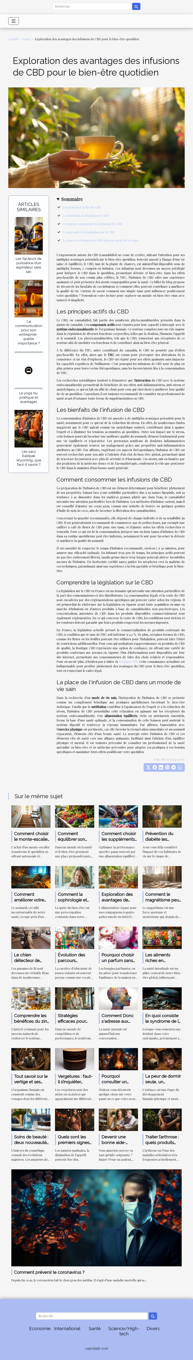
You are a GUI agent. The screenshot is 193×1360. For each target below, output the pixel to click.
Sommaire (72, 199)
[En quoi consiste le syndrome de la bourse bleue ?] (162, 998)
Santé (26, 39)
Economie (40, 1328)
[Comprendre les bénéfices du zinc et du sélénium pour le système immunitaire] (31, 998)
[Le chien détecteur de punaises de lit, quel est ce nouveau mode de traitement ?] (31, 937)
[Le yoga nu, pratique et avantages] (29, 370)
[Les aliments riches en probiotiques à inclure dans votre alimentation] (162, 937)
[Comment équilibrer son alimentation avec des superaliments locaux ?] (74, 816)
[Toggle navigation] (13, 21)
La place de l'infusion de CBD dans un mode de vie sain (100, 240)
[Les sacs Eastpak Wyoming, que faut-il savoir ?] (29, 428)
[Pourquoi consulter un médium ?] (118, 1059)
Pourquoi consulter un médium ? (114, 1081)
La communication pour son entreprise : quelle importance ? (28, 332)
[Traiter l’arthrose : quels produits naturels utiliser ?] (162, 1119)
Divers (153, 1328)
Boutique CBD (128, 662)
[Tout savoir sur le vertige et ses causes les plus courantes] (31, 1059)
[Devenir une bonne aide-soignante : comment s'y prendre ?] (118, 1119)
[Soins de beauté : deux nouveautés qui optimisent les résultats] (31, 1119)
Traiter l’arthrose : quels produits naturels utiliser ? (162, 1142)
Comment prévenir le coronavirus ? (49, 1272)
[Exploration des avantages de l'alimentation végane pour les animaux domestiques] (118, 877)
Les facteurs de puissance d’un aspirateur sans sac (29, 265)
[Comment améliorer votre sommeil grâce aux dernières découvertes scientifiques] (31, 877)
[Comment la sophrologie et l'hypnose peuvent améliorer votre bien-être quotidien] (74, 877)
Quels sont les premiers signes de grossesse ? (74, 1142)
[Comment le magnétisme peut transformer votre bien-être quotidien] (162, 877)
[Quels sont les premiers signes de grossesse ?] (74, 1119)
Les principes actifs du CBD (82, 207)
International (67, 1328)
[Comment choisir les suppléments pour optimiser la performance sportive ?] (118, 816)
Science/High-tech (123, 1331)
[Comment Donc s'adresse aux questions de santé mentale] (118, 998)
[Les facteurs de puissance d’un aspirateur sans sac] (29, 235)
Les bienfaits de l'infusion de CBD (86, 216)
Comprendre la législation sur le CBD (89, 232)
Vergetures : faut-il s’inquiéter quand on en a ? (75, 1082)
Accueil (13, 39)
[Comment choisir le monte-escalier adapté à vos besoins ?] (31, 816)
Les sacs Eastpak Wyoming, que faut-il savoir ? (28, 457)
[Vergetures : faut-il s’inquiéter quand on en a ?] (74, 1059)
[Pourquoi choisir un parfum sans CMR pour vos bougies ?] (118, 937)
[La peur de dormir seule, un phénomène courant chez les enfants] (162, 1059)
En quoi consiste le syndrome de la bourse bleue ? (163, 1021)
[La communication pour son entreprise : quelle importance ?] (29, 298)
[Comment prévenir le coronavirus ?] (96, 1217)
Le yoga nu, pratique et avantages (28, 397)
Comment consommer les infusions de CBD (92, 224)
